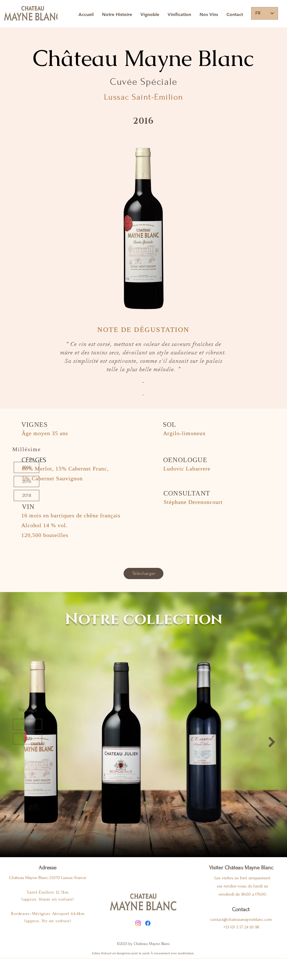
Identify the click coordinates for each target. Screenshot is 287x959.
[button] (27, 724)
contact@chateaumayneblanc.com (241, 919)
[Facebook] (147, 923)
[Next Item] (271, 742)
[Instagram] (138, 923)
